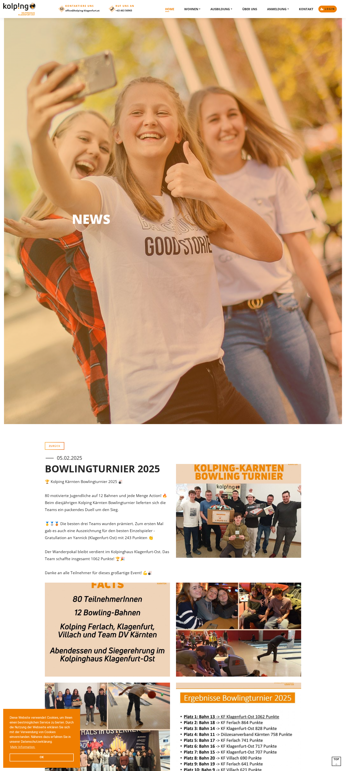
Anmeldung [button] (277, 9)
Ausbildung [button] (220, 9)
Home (169, 9)
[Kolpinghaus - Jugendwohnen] (19, 9)
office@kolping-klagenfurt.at (82, 10)
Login (330, 9)
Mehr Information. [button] (22, 747)
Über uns (249, 9)
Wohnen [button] (191, 9)
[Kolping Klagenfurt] (238, 511)
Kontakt (306, 9)
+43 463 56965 (124, 10)
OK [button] (42, 757)
